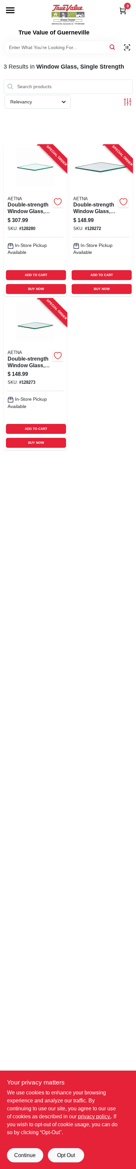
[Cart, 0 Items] (122, 10)
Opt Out (66, 1155)
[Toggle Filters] (127, 102)
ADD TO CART (36, 275)
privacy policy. (94, 1116)
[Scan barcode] (127, 47)
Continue (25, 1155)
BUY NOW (36, 289)
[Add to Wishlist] (57, 202)
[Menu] (10, 10)
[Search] (113, 46)
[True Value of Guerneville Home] (68, 15)
